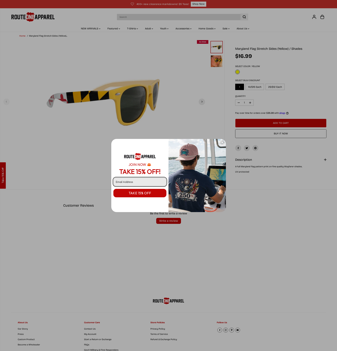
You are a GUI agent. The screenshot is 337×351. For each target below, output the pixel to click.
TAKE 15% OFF (140, 193)
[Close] (222, 142)
